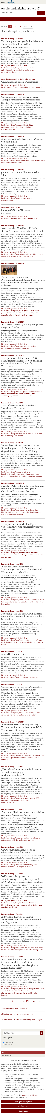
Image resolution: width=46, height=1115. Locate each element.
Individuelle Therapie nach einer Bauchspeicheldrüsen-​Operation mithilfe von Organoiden (21, 920)
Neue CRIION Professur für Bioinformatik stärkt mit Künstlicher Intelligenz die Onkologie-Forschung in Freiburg (22, 489)
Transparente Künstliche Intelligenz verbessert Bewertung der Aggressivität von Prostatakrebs (22, 527)
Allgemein (5, 1052)
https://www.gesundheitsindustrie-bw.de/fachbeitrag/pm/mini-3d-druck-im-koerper (19, 676)
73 (24, 1001)
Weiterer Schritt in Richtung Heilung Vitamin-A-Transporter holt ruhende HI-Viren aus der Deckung (21, 728)
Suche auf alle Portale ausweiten (15, 1009)
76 (34, 1001)
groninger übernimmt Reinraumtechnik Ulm (21, 174)
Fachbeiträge (6, 1055)
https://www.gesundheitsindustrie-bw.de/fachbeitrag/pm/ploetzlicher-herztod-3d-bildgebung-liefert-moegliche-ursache (19, 346)
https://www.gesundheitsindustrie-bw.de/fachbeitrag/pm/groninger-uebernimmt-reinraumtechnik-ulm (19, 198)
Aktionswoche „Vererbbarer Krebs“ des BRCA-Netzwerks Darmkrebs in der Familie (23, 230)
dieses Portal (9, 1042)
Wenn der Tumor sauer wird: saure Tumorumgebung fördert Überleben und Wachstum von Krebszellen (21, 570)
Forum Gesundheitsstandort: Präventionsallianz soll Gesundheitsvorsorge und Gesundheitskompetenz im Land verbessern (23, 281)
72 (21, 1001)
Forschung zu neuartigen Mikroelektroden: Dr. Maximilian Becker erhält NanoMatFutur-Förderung (22, 44)
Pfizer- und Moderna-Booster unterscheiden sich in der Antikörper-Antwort (23, 813)
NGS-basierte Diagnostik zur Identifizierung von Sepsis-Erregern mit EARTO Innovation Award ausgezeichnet (22, 879)
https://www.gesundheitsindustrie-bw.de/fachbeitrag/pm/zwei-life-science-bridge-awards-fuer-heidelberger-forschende (22, 433)
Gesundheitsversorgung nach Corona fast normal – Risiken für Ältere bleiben (21, 688)
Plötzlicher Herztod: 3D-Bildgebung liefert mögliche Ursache (22, 326)
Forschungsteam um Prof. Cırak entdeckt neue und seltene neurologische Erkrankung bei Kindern (22, 617)
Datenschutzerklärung (30, 1095)
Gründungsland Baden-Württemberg (19, 82)
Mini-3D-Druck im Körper (14, 654)
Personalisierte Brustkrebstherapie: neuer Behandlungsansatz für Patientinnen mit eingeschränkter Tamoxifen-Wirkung (21, 448)
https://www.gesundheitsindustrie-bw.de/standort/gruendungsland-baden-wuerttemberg (21, 86)
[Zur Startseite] (21, 8)
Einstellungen (23, 1111)
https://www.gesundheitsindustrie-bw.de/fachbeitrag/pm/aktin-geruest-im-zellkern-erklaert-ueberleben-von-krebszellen (23, 160)
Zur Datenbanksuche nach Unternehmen (18, 1014)
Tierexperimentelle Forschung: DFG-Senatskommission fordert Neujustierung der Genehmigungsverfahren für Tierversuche (21, 362)
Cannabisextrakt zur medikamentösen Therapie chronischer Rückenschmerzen (20, 98)
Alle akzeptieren (23, 1106)
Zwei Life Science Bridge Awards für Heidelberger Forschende (18, 407)
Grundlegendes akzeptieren (23, 1102)
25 (10, 27)
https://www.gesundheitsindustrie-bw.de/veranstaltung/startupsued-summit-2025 (19, 217)
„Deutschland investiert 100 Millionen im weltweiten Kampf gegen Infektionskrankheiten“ (21, 772)
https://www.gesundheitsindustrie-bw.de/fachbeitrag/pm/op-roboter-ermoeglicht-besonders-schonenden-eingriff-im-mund (19, 864)
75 (21, 27)
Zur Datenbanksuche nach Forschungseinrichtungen (22, 1019)
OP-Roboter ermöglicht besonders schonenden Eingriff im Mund (18, 851)
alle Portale (8, 1044)
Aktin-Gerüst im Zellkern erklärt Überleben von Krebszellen (22, 140)
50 (16, 27)
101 (40, 1001)
